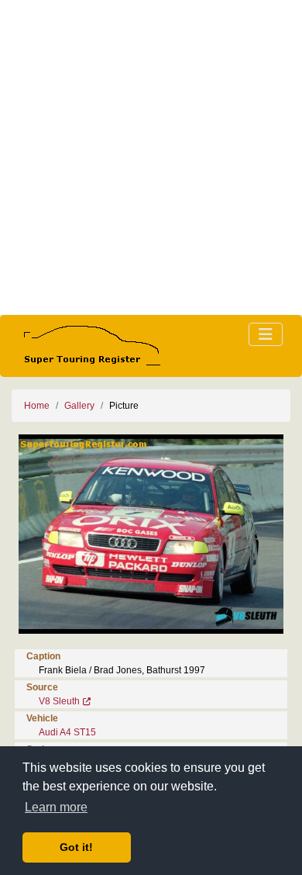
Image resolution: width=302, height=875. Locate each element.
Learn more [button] (56, 807)
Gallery (79, 405)
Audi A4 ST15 (67, 732)
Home (37, 405)
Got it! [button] (76, 847)
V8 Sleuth (59, 701)
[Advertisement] (151, 157)
